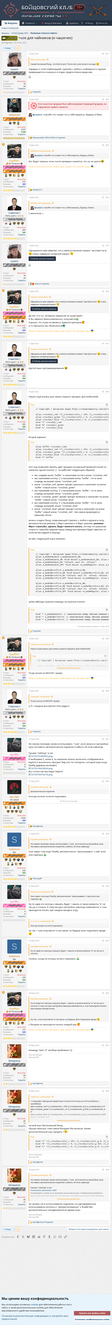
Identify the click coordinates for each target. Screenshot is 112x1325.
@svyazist (37, 115)
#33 (107, 833)
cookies (34, 1304)
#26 (107, 291)
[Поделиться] (103, 54)
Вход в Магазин (53, 23)
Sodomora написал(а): (40, 892)
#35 (107, 940)
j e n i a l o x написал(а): (40, 921)
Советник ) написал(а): (40, 644)
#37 (107, 1045)
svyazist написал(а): (39, 297)
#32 (107, 781)
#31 (107, 739)
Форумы (12, 23)
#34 (107, 886)
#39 (107, 1169)
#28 (107, 391)
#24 (107, 197)
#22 (107, 99)
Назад (7, 48)
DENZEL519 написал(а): (40, 151)
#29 (107, 638)
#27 (107, 343)
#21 (107, 54)
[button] (29, 23)
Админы (74, 23)
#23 (107, 145)
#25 (107, 245)
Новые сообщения (10, 28)
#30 (107, 691)
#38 (107, 1091)
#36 (107, 993)
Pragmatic (8, 43)
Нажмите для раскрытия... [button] (69, 668)
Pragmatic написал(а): (40, 696)
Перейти (22, 88)
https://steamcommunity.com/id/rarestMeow (78, 1101)
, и (49, 138)
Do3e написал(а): (38, 59)
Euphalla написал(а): (39, 787)
